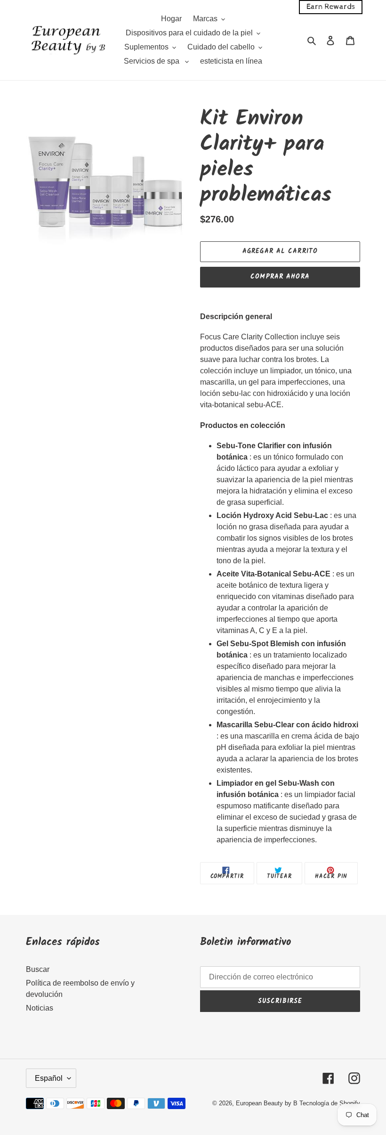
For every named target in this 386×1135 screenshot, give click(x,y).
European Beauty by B (267, 1103)
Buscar (37, 969)
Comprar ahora (280, 276)
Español (49, 1078)
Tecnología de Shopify (329, 1103)
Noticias (39, 1008)
